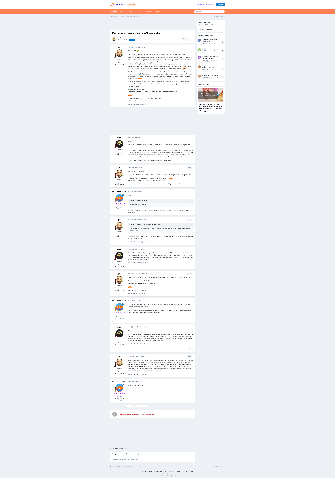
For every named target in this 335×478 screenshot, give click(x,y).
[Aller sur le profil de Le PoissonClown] (119, 198)
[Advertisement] (152, 24)
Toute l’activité (130, 11)
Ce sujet (216, 11)
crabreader (201, 29)
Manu (119, 138)
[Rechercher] (223, 11)
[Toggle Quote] (130, 200)
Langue (143, 471)
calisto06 (133, 406)
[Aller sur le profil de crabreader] (199, 40)
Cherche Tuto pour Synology (211, 75)
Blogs (121, 11)
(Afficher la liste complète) (205, 24)
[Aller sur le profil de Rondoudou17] (199, 57)
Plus (138, 11)
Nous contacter (169, 471)
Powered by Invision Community (167, 475)
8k (118, 207)
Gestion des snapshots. (211, 49)
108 (122, 207)
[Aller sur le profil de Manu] (119, 144)
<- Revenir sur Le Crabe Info (152, 11)
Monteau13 (205, 69)
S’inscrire (220, 4)
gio (120, 38)
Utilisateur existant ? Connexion (203, 4)
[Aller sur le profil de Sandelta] (199, 49)
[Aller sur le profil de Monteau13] (199, 66)
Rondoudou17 (206, 60)
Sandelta (204, 51)
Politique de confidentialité (155, 471)
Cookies (178, 471)
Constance (209, 29)
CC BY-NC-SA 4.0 (167, 473)
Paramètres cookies (189, 471)
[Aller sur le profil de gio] (114, 39)
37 (120, 153)
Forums (114, 11)
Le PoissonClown (119, 192)
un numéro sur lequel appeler (152, 312)
